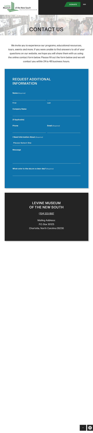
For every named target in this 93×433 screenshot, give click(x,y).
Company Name (20, 109)
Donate (73, 4)
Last (49, 103)
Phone (15, 125)
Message (17, 149)
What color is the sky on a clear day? (33, 168)
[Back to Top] (83, 428)
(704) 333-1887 (46, 213)
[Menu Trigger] (84, 4)
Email (53, 125)
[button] (90, 428)
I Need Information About (28, 137)
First (14, 103)
